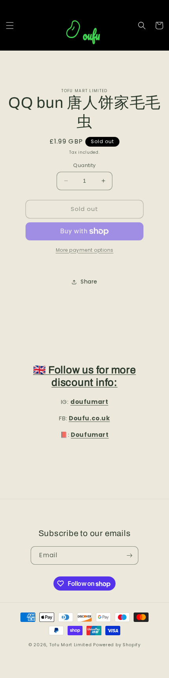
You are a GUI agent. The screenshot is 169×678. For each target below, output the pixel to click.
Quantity (84, 165)
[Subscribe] (129, 555)
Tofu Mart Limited (70, 645)
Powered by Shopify (117, 645)
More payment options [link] (85, 250)
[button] (9, 25)
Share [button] (89, 281)
